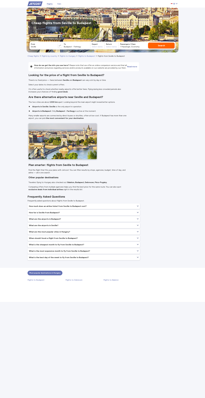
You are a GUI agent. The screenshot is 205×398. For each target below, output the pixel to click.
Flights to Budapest (36, 280)
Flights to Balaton (111, 280)
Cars (59, 4)
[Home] (35, 3)
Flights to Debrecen (73, 280)
